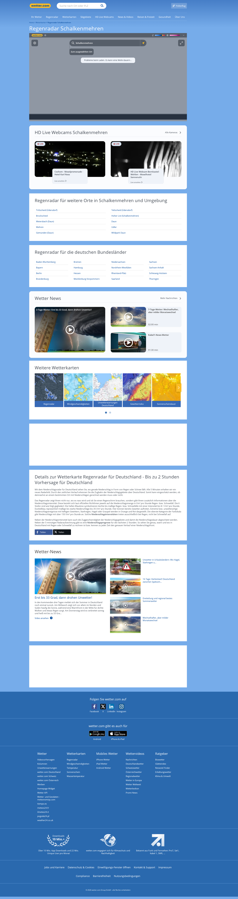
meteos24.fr (43, 807)
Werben (41, 784)
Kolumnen (42, 763)
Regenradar (72, 759)
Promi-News (131, 792)
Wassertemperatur (75, 776)
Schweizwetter (132, 767)
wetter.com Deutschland (48, 772)
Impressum (165, 867)
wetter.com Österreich (48, 780)
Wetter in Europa (134, 780)
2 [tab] (110, 412)
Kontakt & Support (144, 867)
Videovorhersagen (46, 759)
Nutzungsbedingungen (127, 876)
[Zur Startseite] (40, 5)
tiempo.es (42, 803)
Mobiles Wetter (107, 753)
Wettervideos (135, 753)
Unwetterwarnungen (47, 767)
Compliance (83, 876)
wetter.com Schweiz (46, 776)
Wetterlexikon (132, 788)
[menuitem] (36, 17)
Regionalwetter (133, 776)
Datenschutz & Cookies (81, 867)
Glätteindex (160, 763)
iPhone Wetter (103, 759)
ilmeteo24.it (43, 812)
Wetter (42, 753)
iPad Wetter (101, 763)
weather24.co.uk (45, 820)
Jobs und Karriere (54, 867)
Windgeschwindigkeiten (78, 763)
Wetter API (42, 792)
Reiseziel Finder (162, 767)
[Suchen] (101, 6)
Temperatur (72, 767)
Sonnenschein (73, 772)
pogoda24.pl (43, 816)
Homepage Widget (46, 788)
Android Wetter (103, 767)
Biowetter (159, 759)
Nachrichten (131, 759)
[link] (36, 17)
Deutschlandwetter (135, 763)
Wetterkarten (41, 22)
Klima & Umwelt (163, 776)
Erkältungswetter (163, 772)
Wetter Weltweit (133, 784)
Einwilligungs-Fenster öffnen (114, 867)
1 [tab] (106, 412)
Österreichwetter (134, 772)
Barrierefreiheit (102, 876)
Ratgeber (161, 753)
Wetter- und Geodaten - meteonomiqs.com (48, 798)
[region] (108, 77)
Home (31, 22)
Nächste (178, 388)
